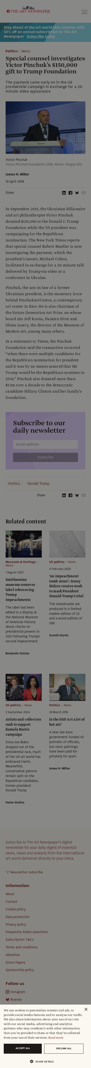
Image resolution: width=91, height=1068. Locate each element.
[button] (44, 1061)
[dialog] (45, 1036)
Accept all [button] (23, 1048)
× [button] (86, 1009)
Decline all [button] (64, 1048)
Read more (55, 1038)
